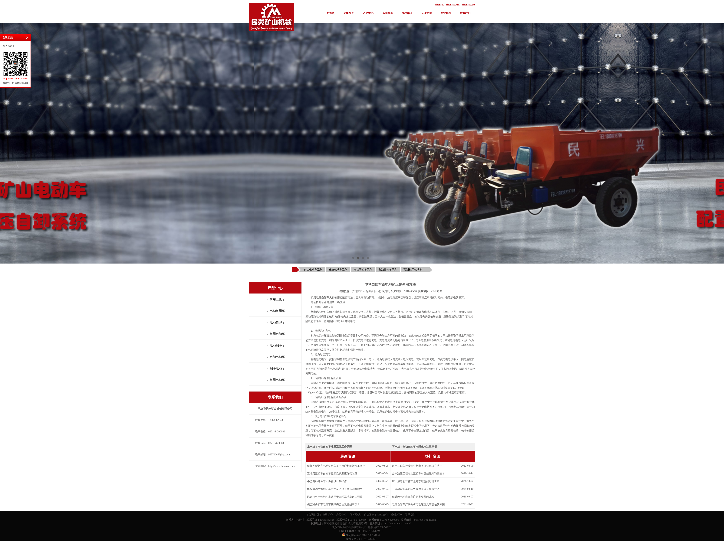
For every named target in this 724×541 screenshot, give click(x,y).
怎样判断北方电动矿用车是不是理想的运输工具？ (336, 465)
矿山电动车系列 (313, 269)
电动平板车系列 (363, 269)
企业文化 (426, 13)
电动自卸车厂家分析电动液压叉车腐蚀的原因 (418, 504)
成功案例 (407, 13)
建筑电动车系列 (338, 269)
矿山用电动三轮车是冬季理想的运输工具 (415, 481)
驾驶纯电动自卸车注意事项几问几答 (413, 496)
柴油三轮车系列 (388, 269)
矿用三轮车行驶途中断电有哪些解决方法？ (417, 465)
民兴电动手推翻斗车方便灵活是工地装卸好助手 (335, 489)
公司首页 (329, 13)
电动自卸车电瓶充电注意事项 (420, 446)
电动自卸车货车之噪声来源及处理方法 (415, 489)
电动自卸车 (322, 297)
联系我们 (465, 13)
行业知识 (384, 291)
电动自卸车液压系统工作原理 (335, 446)
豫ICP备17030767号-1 (370, 531)
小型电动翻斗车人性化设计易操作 (327, 481)
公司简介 (349, 13)
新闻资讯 (387, 13)
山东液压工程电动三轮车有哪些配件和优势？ (418, 473)
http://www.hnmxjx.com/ (397, 523)
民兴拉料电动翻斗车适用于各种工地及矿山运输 (335, 496)
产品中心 (368, 13)
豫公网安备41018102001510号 (362, 535)
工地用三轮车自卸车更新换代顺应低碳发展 (332, 473)
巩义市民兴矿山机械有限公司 (349, 527)
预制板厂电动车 (412, 269)
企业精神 (446, 13)
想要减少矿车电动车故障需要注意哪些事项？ (333, 504)
